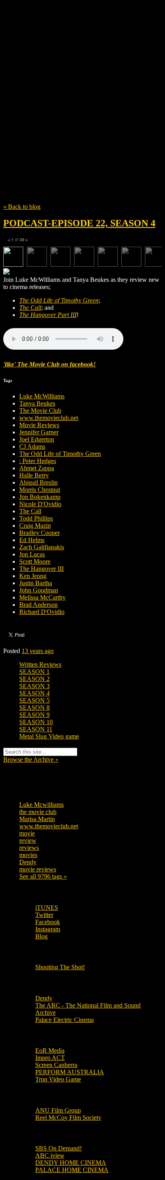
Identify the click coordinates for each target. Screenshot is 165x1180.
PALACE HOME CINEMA (72, 1169)
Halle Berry (34, 475)
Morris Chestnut (39, 489)
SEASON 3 (34, 686)
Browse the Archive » (30, 759)
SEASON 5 (34, 700)
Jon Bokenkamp (39, 496)
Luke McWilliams (41, 396)
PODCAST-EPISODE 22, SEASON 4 (79, 223)
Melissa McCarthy (42, 597)
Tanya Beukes (37, 403)
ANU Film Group (58, 1110)
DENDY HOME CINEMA (70, 1162)
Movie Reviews (39, 425)
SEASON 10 (36, 722)
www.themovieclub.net (48, 417)
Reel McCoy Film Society (68, 1117)
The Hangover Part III (47, 314)
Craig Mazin (35, 525)
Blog (41, 936)
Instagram (47, 929)
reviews (29, 847)
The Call (30, 511)
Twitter (44, 914)
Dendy (27, 862)
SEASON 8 (34, 707)
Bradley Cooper (39, 532)
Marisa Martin (37, 819)
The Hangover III (41, 568)
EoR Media (49, 1050)
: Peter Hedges (37, 460)
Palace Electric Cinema (64, 1019)
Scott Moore (34, 561)
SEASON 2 (34, 678)
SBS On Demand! (58, 1148)
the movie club (37, 811)
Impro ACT (50, 1057)
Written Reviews (40, 664)
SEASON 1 (34, 671)
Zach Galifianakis (41, 547)
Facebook (47, 922)
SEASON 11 (35, 729)
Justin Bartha (35, 583)
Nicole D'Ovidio (40, 504)
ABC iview (49, 1155)
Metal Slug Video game (49, 736)
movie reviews (37, 869)
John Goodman (38, 590)
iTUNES (46, 907)
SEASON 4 (34, 693)
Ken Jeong (32, 575)
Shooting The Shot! (60, 967)
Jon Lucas (32, 554)
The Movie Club (82, 83)
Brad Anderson (38, 604)
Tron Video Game (58, 1079)
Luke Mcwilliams (41, 804)
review (27, 840)
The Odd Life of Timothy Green (60, 453)
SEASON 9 (34, 714)
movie (27, 833)
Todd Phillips (36, 518)
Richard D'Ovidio (41, 611)
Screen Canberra (56, 1064)
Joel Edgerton (36, 439)
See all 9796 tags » (43, 876)
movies (28, 854)
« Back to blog (21, 206)
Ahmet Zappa (36, 468)
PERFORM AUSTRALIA (69, 1072)
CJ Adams (32, 446)
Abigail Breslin (38, 482)
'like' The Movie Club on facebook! (49, 364)
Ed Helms (31, 540)
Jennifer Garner (38, 432)
